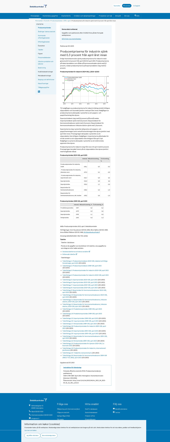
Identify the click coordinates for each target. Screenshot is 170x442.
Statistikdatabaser (91, 412)
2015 (65, 21)
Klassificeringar (43, 83)
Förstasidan (35, 16)
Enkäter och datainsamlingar (85, 16)
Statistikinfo (66, 16)
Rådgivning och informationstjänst (68, 409)
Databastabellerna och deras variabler (75, 252)
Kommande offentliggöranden (44, 36)
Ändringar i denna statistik (46, 31)
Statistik (46, 21)
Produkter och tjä (105, 16)
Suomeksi (117, 6)
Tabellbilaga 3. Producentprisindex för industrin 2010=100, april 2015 (85, 270)
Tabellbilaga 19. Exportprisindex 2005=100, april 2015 (80, 331)
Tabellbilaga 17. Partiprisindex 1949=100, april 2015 (79, 324)
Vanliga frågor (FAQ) (63, 416)
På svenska (126, 6)
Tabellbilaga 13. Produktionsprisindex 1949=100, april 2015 (82, 309)
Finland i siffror (90, 416)
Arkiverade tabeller (68, 254)
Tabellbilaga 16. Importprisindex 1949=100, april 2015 (80, 321)
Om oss (126, 16)
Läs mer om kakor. (30, 430)
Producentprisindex (56, 21)
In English (136, 6)
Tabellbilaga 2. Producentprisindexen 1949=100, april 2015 (82, 266)
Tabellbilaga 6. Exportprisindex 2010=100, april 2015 (79, 282)
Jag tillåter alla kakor (32, 435)
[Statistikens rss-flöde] (46, 92)
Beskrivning (42, 68)
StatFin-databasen (91, 409)
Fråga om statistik (63, 412)
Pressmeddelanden (44, 57)
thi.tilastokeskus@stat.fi (92, 232)
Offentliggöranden (44, 42)
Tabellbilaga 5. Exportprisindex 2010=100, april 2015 (79, 280)
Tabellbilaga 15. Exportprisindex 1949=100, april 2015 (80, 318)
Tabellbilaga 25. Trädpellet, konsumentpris (77, 353)
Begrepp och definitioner (46, 79)
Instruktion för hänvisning (72, 367)
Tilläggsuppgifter (43, 87)
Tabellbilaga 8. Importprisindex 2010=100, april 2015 (80, 288)
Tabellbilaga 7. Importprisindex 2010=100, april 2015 (80, 285)
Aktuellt (118, 16)
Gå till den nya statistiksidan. (71, 39)
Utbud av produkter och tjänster (45, 62)
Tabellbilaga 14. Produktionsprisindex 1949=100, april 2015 (82, 314)
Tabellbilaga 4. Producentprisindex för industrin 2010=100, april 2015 (85, 275)
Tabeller (40, 50)
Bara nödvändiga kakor (49, 435)
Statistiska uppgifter (50, 16)
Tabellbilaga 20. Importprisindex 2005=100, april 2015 (80, 333)
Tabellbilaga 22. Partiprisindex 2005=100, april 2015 (79, 341)
